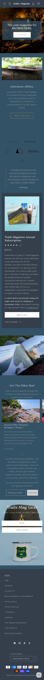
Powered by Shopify (30, 675)
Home (7, 575)
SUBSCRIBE (22, 35)
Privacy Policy (11, 602)
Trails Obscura (11, 628)
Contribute (9, 612)
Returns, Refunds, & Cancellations (19, 596)
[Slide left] (16, 454)
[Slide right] (27, 454)
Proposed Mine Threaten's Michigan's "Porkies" (16, 426)
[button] (4, 3)
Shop (22, 523)
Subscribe (32, 493)
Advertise (8, 617)
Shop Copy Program (13, 633)
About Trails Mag (22, 115)
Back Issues (22, 530)
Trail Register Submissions (16, 623)
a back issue (32, 307)
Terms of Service (12, 607)
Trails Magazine (17, 675)
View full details (11, 322)
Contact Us (9, 591)
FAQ (6, 580)
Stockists (8, 586)
